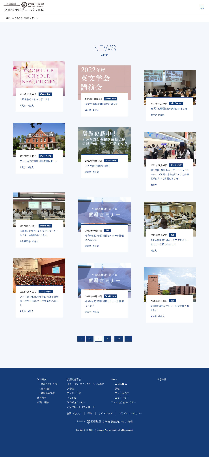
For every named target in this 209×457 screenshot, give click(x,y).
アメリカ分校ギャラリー (123, 402)
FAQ (90, 413)
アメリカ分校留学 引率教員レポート (38, 161)
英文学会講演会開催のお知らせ (101, 104)
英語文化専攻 (74, 379)
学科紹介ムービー (76, 402)
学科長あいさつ (49, 384)
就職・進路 (43, 402)
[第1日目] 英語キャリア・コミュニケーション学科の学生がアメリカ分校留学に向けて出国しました (170, 174)
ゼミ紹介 (71, 397)
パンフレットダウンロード (81, 407)
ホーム (11, 18)
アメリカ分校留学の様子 (97, 165)
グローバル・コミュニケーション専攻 (85, 384)
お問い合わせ (74, 413)
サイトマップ (105, 413)
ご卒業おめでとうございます (35, 99)
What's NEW (121, 384)
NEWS (19, 18)
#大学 (23, 105)
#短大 (26, 18)
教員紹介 (45, 388)
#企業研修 (25, 241)
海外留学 (41, 397)
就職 (107, 230)
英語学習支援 (48, 393)
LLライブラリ (122, 397)
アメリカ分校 (45, 156)
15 (119, 338)
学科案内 (41, 379)
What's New (45, 94)
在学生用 (161, 379)
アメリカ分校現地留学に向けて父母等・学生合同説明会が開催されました (39, 300)
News (114, 379)
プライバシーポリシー (130, 413)
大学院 (70, 388)
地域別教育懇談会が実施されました (169, 108)
